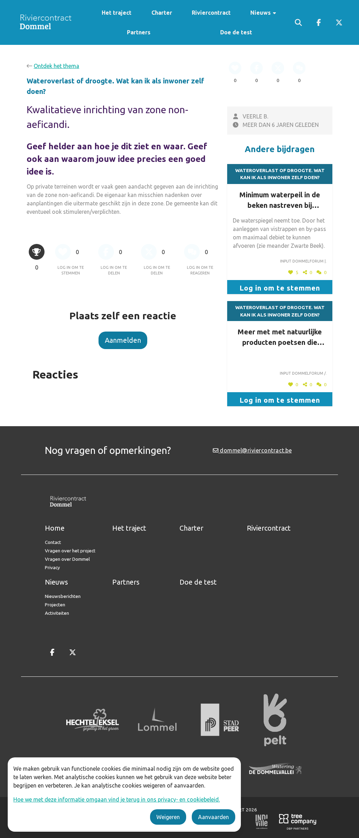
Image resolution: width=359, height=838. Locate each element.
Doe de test (236, 32)
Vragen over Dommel (67, 559)
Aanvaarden (213, 817)
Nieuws (261, 12)
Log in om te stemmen (279, 288)
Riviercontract (211, 12)
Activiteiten (57, 613)
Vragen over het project (70, 550)
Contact (53, 542)
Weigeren (168, 817)
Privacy (52, 567)
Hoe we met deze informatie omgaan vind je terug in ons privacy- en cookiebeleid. (116, 799)
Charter (161, 12)
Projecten (55, 604)
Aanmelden (123, 340)
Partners (138, 32)
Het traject (116, 12)
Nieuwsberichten (63, 596)
